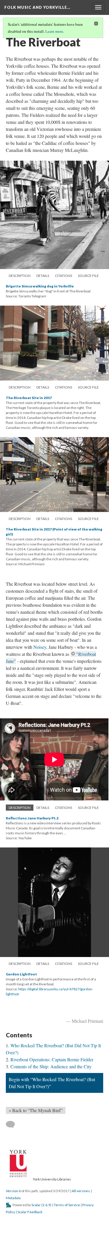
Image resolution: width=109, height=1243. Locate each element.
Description (20, 275)
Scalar (36, 1205)
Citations (63, 275)
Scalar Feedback (29, 1212)
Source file (88, 275)
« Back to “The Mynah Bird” (35, 1110)
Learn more (54, 31)
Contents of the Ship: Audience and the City (51, 1066)
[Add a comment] (13, 1124)
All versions (81, 1191)
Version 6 (13, 1191)
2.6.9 (46, 1205)
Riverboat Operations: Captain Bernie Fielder (51, 1059)
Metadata (13, 1198)
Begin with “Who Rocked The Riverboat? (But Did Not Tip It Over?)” (52, 1082)
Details (42, 275)
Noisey (39, 647)
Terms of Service (67, 1205)
